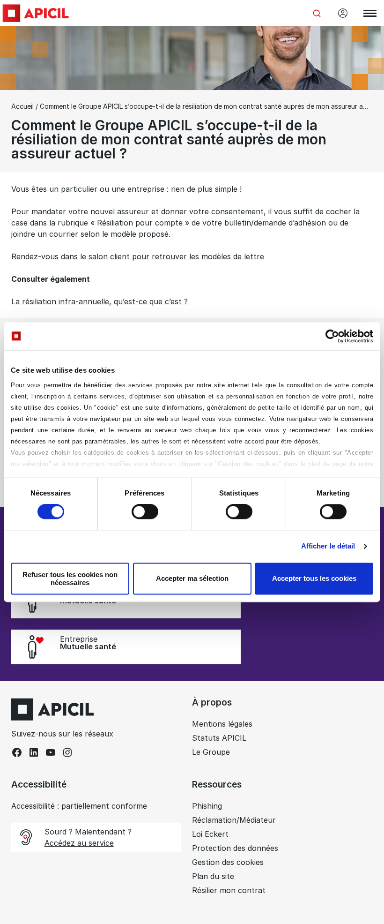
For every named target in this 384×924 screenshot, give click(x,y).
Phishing (207, 806)
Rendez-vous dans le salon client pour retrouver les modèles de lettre (137, 256)
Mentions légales (222, 724)
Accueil (22, 106)
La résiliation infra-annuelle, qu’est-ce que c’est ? (99, 301)
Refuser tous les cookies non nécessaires (70, 578)
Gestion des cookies (228, 862)
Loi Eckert (210, 834)
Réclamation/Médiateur (234, 820)
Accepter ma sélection (192, 579)
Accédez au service (79, 843)
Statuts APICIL (219, 738)
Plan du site (213, 876)
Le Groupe (211, 752)
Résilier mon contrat (229, 890)
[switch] (145, 511)
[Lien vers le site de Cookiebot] (332, 336)
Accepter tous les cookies (314, 579)
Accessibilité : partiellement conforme (79, 806)
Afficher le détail (328, 546)
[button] (363, 829)
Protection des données (235, 848)
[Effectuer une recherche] (316, 13)
